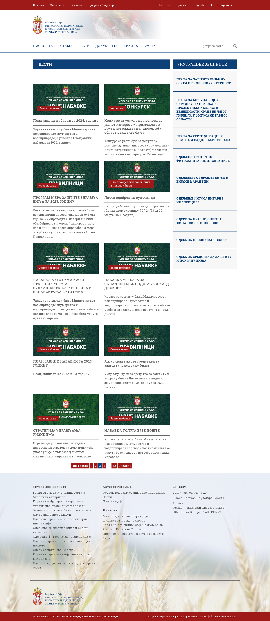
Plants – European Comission (125, 529)
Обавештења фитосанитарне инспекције (134, 492)
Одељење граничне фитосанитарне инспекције (203, 159)
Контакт (38, 5)
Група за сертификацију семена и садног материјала (203, 138)
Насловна (43, 46)
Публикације (113, 501)
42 (114, 466)
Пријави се (224, 5)
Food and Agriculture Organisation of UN (133, 525)
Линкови (76, 5)
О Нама (65, 46)
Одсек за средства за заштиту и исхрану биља (204, 258)
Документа (106, 46)
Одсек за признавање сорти (202, 240)
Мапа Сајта (57, 5)
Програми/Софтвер (100, 5)
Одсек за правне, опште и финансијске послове (199, 221)
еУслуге (152, 46)
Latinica (164, 5)
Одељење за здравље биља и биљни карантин (202, 179)
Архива (130, 46)
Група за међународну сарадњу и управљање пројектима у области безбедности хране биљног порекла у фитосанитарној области (202, 109)
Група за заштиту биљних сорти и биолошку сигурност (203, 81)
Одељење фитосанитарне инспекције (199, 200)
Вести (84, 46)
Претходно (80, 466)
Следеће (124, 466)
